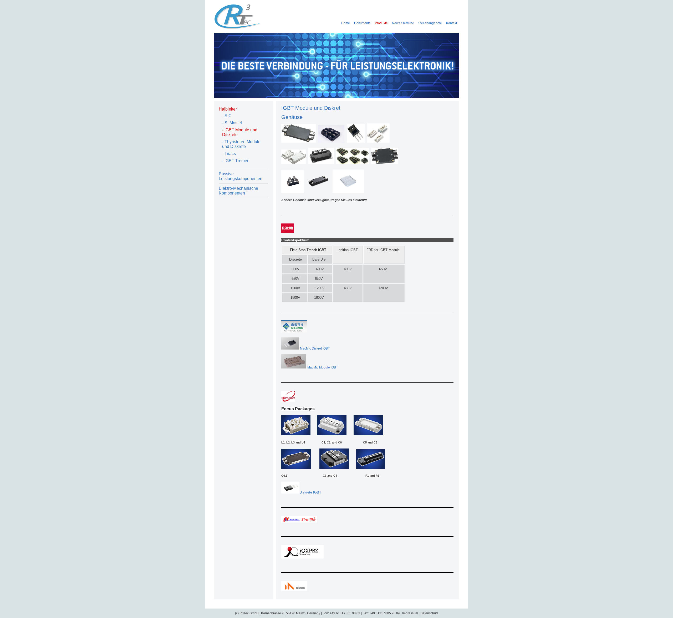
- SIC (227, 115)
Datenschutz (429, 613)
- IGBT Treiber (235, 160)
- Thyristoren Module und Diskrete (241, 144)
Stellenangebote (430, 23)
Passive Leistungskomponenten (240, 176)
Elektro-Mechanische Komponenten (238, 190)
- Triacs (229, 153)
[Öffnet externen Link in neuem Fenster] (287, 232)
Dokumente (362, 23)
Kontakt (451, 23)
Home (345, 23)
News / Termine (403, 23)
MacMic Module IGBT (322, 367)
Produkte (381, 23)
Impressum (410, 613)
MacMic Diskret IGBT (315, 348)
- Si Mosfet (232, 123)
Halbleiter (228, 109)
